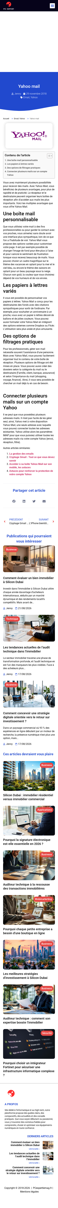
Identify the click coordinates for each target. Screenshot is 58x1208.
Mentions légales (29, 1191)
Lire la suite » (34, 1149)
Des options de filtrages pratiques (23, 168)
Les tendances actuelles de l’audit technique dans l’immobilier (24, 1156)
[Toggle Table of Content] (48, 155)
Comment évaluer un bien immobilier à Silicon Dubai (25, 1144)
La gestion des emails (21, 453)
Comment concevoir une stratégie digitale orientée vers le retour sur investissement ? (26, 717)
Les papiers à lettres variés (20, 164)
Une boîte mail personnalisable (22, 160)
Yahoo (34, 97)
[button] (52, 5)
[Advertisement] (29, 41)
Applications (44, 809)
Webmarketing (43, 899)
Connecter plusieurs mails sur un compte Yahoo (27, 173)
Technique (12, 618)
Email (26, 97)
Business (11, 549)
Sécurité (47, 1033)
